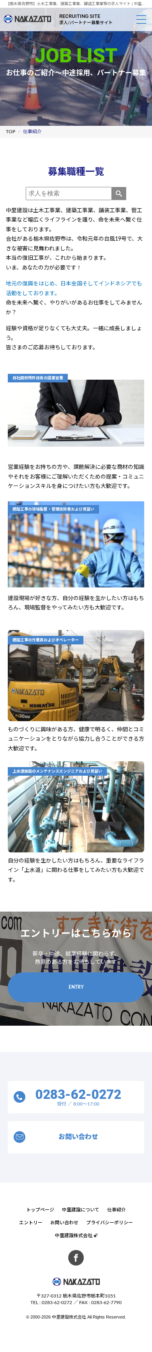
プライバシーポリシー (109, 1222)
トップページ (40, 1210)
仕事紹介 (116, 1210)
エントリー (30, 1222)
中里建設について (80, 1210)
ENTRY (76, 987)
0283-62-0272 (57, 1302)
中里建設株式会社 (73, 1235)
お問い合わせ (64, 1222)
